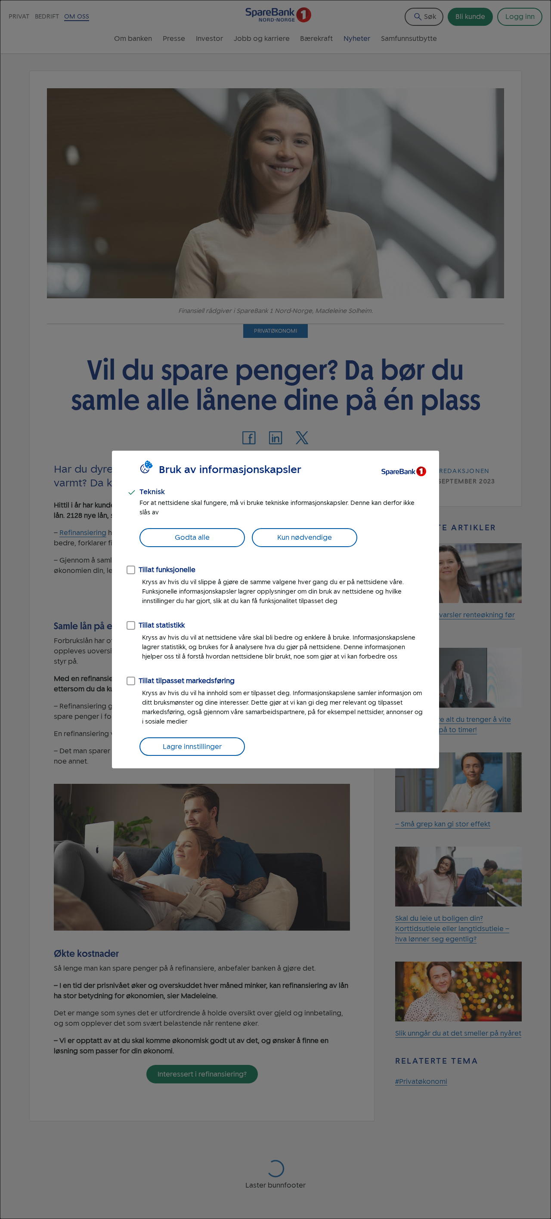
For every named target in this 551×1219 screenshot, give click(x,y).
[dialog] (275, 609)
